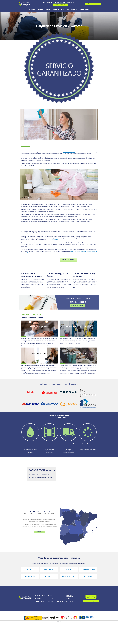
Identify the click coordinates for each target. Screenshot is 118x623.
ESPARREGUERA (49, 570)
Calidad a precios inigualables (39, 474)
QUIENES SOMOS (40, 596)
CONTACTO (51, 598)
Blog (62, 9)
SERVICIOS (38, 598)
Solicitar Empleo (84, 9)
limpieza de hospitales (86, 251)
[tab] (41, 469)
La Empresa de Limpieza (52, 239)
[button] (60, 5)
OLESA (44, 576)
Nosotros (32, 9)
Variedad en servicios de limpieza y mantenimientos (40, 478)
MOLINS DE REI (30, 576)
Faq (68, 9)
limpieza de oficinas (32, 253)
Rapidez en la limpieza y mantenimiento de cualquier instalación (41, 469)
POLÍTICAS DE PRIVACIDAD (70, 595)
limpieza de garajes (75, 251)
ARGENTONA (88, 576)
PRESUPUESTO (39, 601)
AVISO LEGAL (70, 599)
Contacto (74, 9)
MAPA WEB (69, 601)
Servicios (40, 9)
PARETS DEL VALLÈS (88, 570)
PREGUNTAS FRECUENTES (55, 601)
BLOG (50, 596)
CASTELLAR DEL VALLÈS (68, 576)
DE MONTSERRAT (51, 576)
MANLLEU (69, 570)
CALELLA (30, 570)
